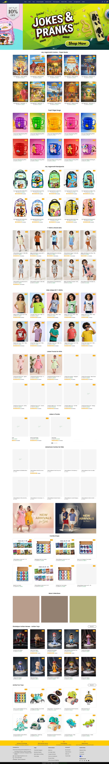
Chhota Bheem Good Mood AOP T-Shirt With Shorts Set (24, 281)
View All (91, 626)
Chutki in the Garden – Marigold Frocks (72, 376)
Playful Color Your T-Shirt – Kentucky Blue (56, 314)
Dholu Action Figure (68, 677)
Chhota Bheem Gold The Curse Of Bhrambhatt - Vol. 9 (41, 470)
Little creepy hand (42, 437)
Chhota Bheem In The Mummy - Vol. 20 (72, 470)
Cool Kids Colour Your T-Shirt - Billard (55, 343)
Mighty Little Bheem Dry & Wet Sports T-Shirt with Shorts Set (59, 253)
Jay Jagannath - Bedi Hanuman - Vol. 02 (38, 76)
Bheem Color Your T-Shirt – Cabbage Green (73, 314)
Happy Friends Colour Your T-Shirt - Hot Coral (73, 343)
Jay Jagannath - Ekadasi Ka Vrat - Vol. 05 (90, 76)
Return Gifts (64, 1)
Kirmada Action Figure (17, 650)
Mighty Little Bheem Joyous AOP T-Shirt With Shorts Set (41, 253)
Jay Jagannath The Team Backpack (71, 191)
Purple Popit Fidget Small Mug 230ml (88, 159)
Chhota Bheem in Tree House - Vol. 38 (38, 498)
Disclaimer (81, 754)
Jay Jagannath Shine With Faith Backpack (22, 191)
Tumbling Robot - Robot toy (36, 734)
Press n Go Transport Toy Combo (84, 559)
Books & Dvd (48, 1)
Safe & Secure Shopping (53, 760)
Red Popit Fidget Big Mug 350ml (19, 159)
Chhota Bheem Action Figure (53, 677)
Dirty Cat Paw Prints (85, 437)
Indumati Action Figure (52, 650)
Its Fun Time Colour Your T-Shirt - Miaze (89, 343)
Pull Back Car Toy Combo (61, 585)
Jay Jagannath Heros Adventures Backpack (56, 191)
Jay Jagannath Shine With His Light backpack (73, 219)
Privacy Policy (51, 758)
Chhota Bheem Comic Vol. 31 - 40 (84, 585)
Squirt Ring (19, 437)
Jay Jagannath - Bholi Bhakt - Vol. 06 (21, 103)
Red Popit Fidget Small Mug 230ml (71, 159)
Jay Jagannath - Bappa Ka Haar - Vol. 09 (73, 103)
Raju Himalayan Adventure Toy (70, 650)
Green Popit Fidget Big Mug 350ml (37, 133)
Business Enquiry (37, 752)
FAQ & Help (36, 756)
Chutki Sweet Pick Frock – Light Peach (21, 376)
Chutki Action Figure (85, 650)
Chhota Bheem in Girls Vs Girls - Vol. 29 (89, 498)
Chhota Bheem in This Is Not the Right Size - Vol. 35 (23, 498)
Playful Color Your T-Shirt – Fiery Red (20, 343)
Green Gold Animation (63, 763)
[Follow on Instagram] (84, 760)
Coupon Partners (52, 754)
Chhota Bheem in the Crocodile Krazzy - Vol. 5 (91, 470)
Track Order (67, 756)
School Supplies (40, 1)
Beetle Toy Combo (17, 585)
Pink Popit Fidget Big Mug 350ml (70, 133)
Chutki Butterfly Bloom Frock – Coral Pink (38, 376)
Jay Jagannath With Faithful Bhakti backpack (22, 219)
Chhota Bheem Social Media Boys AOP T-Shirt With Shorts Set (59, 281)
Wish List (67, 753)
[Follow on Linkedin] (86, 760)
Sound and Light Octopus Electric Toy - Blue (22, 734)
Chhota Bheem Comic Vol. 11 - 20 (62, 559)
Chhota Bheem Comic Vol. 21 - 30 (41, 585)
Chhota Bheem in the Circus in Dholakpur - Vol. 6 (57, 470)
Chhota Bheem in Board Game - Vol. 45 (55, 498)
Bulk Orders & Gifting (38, 754)
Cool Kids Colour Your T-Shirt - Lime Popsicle (39, 314)
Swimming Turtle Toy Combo (41, 559)
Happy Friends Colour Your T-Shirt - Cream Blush (23, 314)
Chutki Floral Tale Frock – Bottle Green (21, 405)
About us (50, 750)
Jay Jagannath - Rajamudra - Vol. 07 (38, 103)
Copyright (81, 752)
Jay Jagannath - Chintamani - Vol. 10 (89, 103)
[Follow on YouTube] (88, 760)
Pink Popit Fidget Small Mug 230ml (37, 159)
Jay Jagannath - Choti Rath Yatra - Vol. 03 (56, 76)
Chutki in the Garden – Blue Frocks (88, 376)
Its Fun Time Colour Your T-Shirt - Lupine (38, 343)
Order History (68, 752)
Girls (29, 1)
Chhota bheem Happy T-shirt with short (72, 253)
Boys (25, 1)
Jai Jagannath (77, 1)
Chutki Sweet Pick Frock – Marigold (88, 405)
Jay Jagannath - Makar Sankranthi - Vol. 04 (73, 76)
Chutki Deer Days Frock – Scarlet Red (38, 405)
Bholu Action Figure (85, 677)
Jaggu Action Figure (17, 677)
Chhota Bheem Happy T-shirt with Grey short (39, 281)
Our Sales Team (51, 752)
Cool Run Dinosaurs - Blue (69, 734)
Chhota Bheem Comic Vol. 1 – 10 (19, 559)
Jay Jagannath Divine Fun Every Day (37, 219)
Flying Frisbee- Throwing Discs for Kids (55, 708)
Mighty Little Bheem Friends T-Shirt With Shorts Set (74, 281)
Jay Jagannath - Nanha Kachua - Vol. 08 (55, 103)
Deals (83, 1)
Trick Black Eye (63, 437)
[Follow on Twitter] (82, 760)
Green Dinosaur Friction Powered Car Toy (73, 708)
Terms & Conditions (52, 756)
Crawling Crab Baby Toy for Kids (37, 708)
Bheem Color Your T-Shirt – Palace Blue (89, 314)
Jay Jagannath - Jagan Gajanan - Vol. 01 (21, 76)
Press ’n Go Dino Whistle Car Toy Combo (21, 708)
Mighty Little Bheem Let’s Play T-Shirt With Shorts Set (91, 253)
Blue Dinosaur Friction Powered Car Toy (55, 734)
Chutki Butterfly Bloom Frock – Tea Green (56, 376)
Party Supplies (56, 1)
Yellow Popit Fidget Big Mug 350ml (54, 133)
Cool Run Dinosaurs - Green (87, 734)
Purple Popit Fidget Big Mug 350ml (20, 133)
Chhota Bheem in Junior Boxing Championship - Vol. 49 (75, 498)
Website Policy (82, 750)
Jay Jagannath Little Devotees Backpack (89, 219)
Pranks (70, 1)
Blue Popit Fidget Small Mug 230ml (54, 159)
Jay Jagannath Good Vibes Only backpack (90, 191)
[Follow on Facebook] (80, 760)
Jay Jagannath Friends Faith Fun (54, 219)
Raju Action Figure (34, 677)
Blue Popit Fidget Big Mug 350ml (88, 133)
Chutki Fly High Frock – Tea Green (54, 405)
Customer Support (38, 750)
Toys (33, 1)
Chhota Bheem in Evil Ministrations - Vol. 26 (22, 470)
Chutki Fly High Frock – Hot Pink (70, 405)
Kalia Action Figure (34, 650)
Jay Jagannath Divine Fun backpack (37, 191)
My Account (67, 749)
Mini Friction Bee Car (85, 708)
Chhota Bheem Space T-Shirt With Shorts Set (22, 253)
